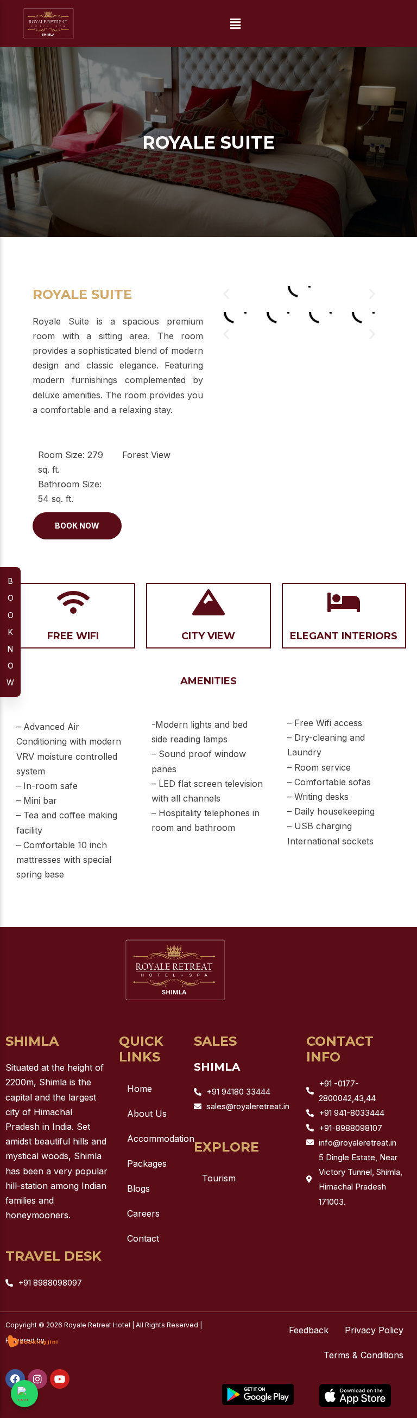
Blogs (138, 1188)
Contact (143, 1238)
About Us (147, 1113)
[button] (235, 24)
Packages (147, 1163)
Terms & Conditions (363, 1355)
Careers (143, 1213)
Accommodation (155, 1138)
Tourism (219, 1178)
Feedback (308, 1330)
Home (139, 1088)
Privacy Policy (374, 1330)
